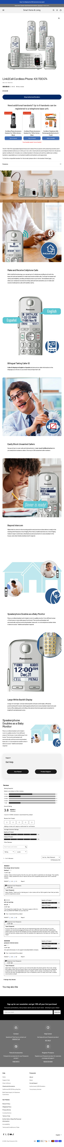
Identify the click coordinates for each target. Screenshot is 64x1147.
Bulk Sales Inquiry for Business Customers (11, 1093)
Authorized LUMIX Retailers (37, 1086)
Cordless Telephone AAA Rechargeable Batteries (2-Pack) (50, 133)
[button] (32, 97)
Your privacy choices (35, 1089)
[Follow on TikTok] (13, 1134)
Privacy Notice (6, 1110)
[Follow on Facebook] (3, 1134)
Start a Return (6, 1083)
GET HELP (48, 1040)
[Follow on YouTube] (11, 1134)
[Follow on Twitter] (6, 1134)
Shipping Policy (6, 1107)
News (31, 1080)
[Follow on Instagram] (8, 1134)
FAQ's (4, 1077)
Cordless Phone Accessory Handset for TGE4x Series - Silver (32, 133)
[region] (32, 45)
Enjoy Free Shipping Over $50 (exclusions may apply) (32, 2)
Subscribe (57, 1012)
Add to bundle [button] (51, 138)
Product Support (46, 771)
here (49, 158)
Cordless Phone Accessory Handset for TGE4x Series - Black (13, 133)
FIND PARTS (16, 1061)
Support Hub (6, 1080)
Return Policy (6, 1103)
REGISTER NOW (48, 1061)
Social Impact (33, 1083)
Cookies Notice (6, 1113)
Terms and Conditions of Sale (10, 1127)
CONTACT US (16, 1039)
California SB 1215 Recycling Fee (11, 1089)
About (31, 1077)
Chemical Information (8, 1086)
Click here (40, 5)
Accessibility (6, 1124)
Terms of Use (6, 1116)
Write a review (20, 86)
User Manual (17, 771)
